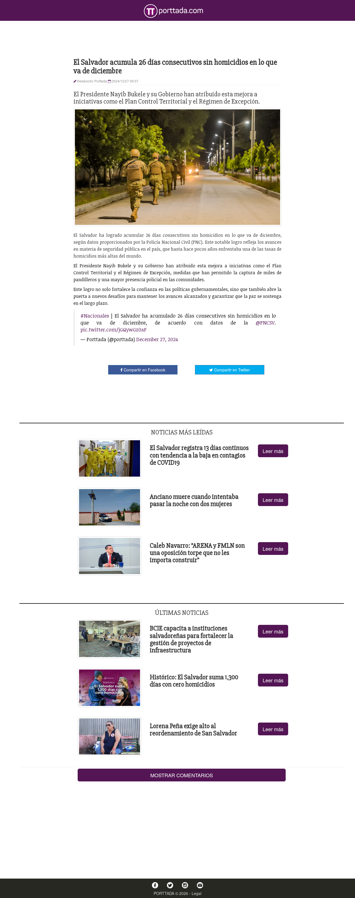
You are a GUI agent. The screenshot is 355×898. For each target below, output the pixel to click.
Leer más (273, 450)
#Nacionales (94, 315)
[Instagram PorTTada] (185, 885)
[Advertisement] (177, 38)
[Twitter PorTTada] (170, 885)
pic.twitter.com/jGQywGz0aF (113, 329)
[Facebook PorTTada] (155, 885)
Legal (196, 893)
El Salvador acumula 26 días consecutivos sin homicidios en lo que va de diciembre (175, 66)
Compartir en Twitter (231, 370)
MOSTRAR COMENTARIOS (181, 775)
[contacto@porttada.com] (200, 885)
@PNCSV (265, 322)
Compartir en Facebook (144, 370)
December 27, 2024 (157, 339)
